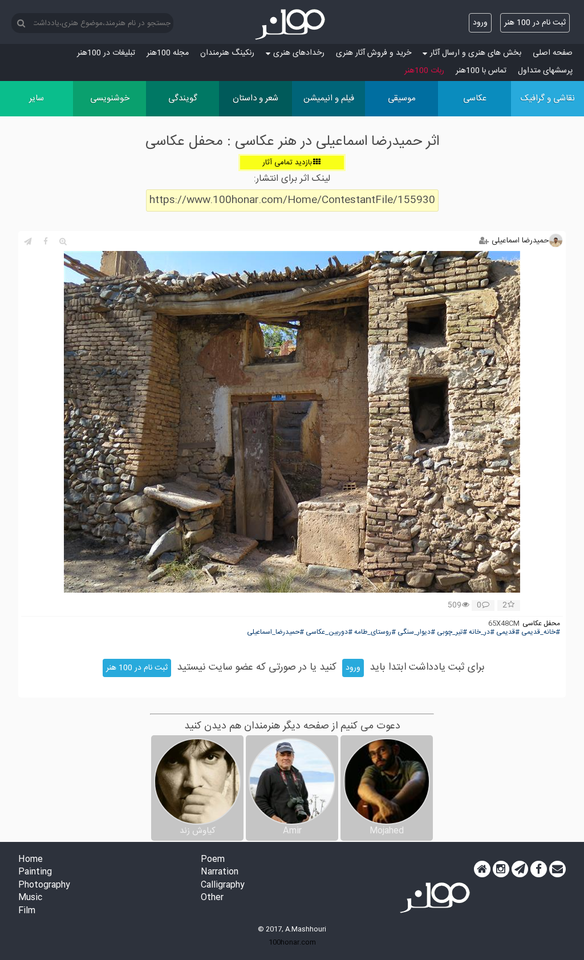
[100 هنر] (292, 24)
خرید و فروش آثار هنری (373, 53)
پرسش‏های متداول (545, 71)
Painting (35, 872)
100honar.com (292, 942)
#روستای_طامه (375, 632)
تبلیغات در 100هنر (106, 53)
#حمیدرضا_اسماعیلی (275, 632)
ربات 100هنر (424, 71)
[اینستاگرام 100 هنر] (501, 869)
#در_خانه (481, 632)
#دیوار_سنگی (416, 632)
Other (212, 898)
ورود (480, 23)
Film (26, 911)
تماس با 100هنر (481, 71)
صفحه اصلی (553, 53)
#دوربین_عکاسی (329, 632)
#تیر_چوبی (452, 632)
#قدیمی (508, 632)
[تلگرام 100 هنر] (520, 869)
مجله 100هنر (168, 53)
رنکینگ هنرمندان (227, 53)
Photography (44, 885)
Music (30, 898)
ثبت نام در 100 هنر (535, 23)
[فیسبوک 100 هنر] (538, 869)
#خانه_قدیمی (540, 632)
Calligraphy (223, 885)
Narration (219, 872)
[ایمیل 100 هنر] (557, 869)
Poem (213, 859)
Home (30, 859)
